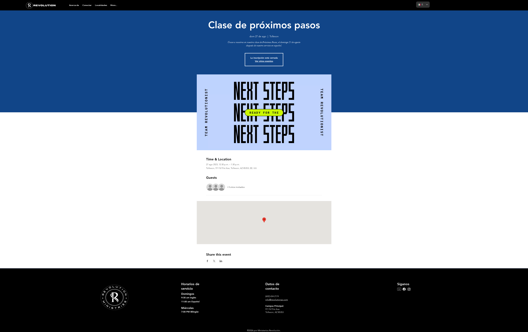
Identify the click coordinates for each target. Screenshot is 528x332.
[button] (74, 5)
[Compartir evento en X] (214, 261)
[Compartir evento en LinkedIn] (221, 261)
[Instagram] (409, 289)
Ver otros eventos (264, 61)
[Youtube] (399, 289)
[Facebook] (404, 289)
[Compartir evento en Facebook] (207, 261)
